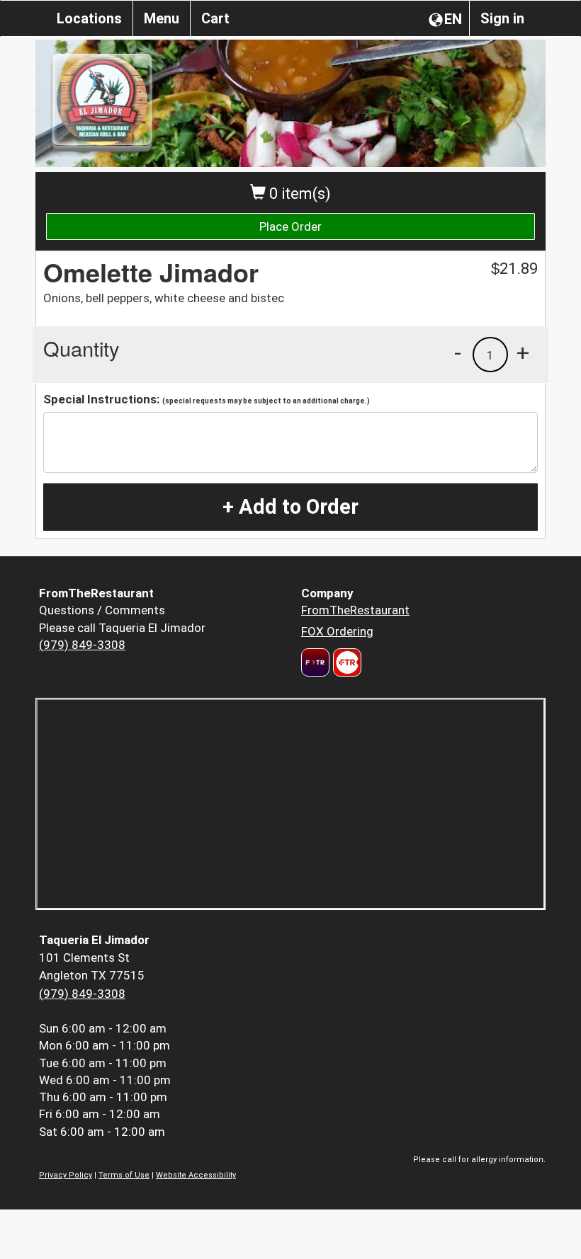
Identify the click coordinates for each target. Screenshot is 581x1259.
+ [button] (523, 352)
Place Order (290, 226)
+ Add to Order (290, 507)
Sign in (502, 18)
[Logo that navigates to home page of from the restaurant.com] (315, 662)
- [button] (457, 352)
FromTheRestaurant (355, 610)
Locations (89, 18)
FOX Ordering (337, 631)
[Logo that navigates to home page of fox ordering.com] (345, 662)
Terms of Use (124, 1175)
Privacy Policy (65, 1175)
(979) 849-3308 (82, 645)
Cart (215, 18)
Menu (161, 18)
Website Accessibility (196, 1175)
